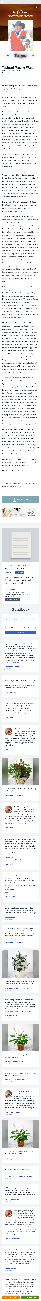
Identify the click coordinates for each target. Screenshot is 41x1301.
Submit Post (20, 632)
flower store (17, 486)
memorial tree (25, 483)
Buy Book (20, 572)
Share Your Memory (12, 599)
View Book (9, 572)
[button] (20, 771)
